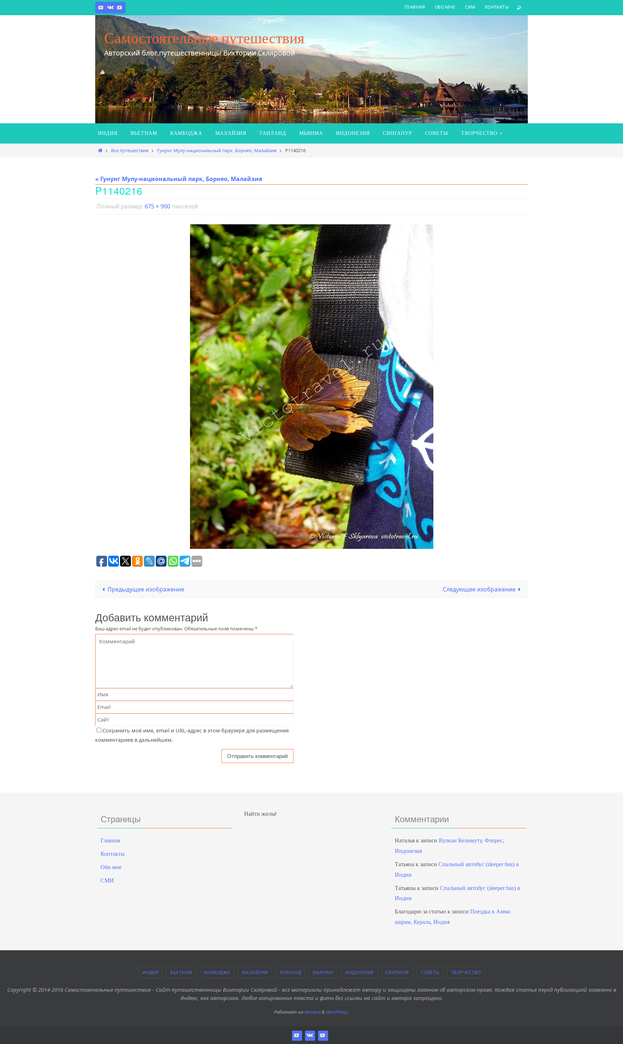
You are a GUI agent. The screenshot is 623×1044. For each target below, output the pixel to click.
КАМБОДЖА (217, 972)
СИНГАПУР (397, 972)
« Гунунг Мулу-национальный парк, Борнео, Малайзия (178, 179)
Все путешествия (130, 150)
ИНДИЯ (150, 972)
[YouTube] (119, 7)
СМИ (470, 7)
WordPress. (337, 1012)
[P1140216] (311, 386)
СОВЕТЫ (430, 972)
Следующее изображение (479, 589)
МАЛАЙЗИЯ (255, 972)
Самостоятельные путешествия (204, 37)
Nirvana (312, 1012)
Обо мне (445, 7)
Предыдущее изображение (145, 589)
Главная (415, 7)
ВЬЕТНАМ (181, 972)
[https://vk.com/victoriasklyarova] (110, 7)
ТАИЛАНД (290, 972)
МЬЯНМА (323, 972)
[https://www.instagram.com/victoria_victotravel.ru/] (101, 7)
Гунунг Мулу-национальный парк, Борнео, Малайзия (217, 150)
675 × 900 (157, 206)
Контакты (497, 7)
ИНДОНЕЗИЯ (359, 972)
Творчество (466, 972)
